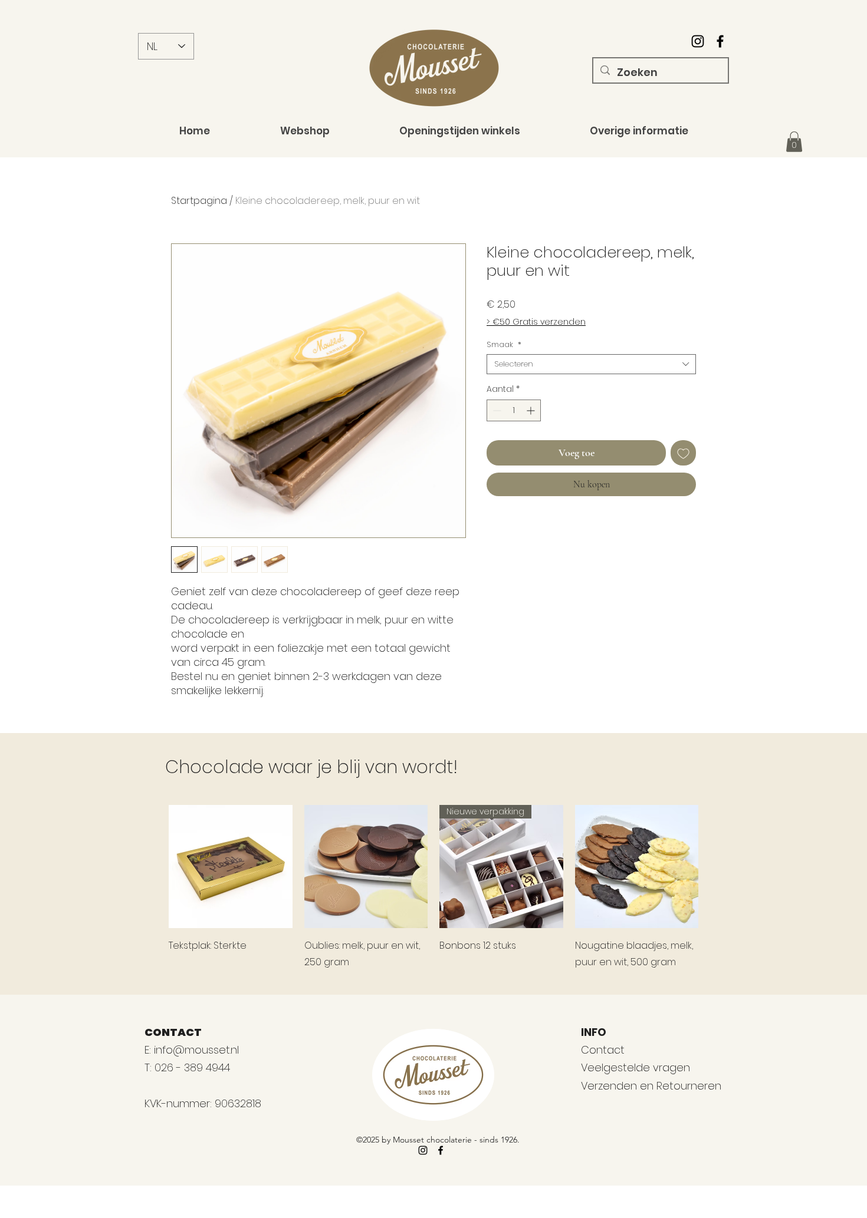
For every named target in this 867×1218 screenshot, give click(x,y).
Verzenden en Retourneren (651, 1085)
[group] (433, 888)
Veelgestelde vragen (635, 1067)
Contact (603, 1049)
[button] (794, 141)
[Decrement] (495, 410)
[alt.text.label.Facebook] (720, 41)
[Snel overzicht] (231, 867)
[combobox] (591, 364)
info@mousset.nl (196, 1049)
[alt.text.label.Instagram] (697, 41)
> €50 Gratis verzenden (536, 322)
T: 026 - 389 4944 (188, 1067)
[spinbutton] (513, 410)
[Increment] (531, 410)
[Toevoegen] (683, 453)
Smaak (504, 344)
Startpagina (199, 200)
